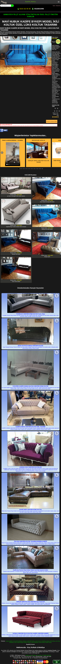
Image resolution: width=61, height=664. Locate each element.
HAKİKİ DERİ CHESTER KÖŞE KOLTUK (30, 509)
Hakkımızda (29, 655)
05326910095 (39, 9)
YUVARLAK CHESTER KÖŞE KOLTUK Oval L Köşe (30, 314)
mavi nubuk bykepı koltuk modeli (22, 642)
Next (59, 152)
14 (39, 168)
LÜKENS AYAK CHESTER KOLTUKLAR (30, 467)
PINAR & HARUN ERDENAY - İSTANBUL (12, 140)
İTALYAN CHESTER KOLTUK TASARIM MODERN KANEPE (30, 541)
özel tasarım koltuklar (40, 641)
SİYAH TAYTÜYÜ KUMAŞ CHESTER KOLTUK (30, 345)
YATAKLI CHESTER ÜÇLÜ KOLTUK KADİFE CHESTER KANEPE (31, 633)
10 (32, 168)
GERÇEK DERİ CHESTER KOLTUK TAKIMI (38, 161)
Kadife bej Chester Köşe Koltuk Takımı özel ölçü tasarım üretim (30, 570)
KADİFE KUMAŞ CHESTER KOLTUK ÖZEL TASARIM (30, 426)
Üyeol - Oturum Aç (57, 5)
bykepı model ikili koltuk (29, 641)
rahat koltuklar (34, 642)
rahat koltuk (42, 642)
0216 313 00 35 (25, 9)
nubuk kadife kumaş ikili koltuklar (14, 641)
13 (37, 168)
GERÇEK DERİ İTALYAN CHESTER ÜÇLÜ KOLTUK (30, 601)
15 (40, 168)
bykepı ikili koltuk (50, 641)
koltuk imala (48, 642)
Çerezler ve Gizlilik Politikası (44, 655)
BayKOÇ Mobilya (30, 1)
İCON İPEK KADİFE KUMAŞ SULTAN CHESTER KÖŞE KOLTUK (30, 386)
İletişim (34, 655)
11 (34, 168)
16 (42, 168)
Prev (2, 152)
